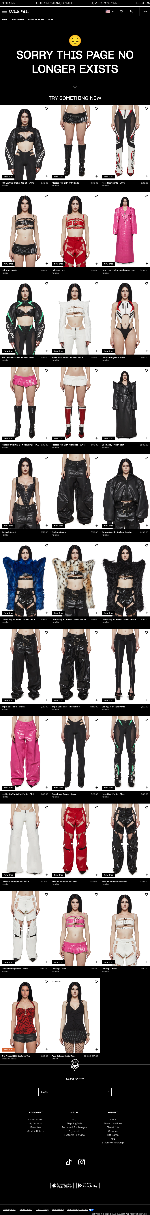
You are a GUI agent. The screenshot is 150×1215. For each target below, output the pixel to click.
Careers (112, 1131)
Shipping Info (74, 1123)
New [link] (4, 19)
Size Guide (113, 1127)
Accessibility (58, 1210)
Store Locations (113, 1123)
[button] (53, 3)
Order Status (35, 1120)
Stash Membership (113, 1143)
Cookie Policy (42, 1210)
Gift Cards (113, 1135)
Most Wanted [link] (36, 19)
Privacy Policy (9, 1210)
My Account (35, 1123)
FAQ (74, 1120)
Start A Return (35, 1131)
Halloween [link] (18, 19)
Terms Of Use (26, 1210)
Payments (74, 1131)
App (113, 1139)
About (112, 1120)
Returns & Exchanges (74, 1127)
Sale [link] (50, 19)
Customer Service (74, 1135)
